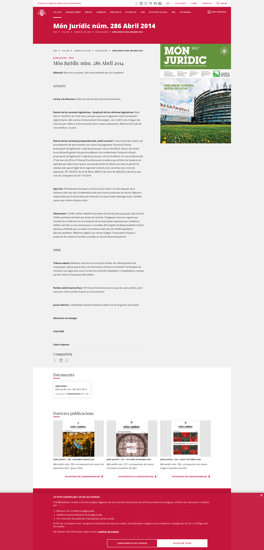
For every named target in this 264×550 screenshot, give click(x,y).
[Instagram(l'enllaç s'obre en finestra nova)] (145, 3)
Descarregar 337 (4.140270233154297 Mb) (136, 476)
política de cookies (109, 531)
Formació (101, 12)
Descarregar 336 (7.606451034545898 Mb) (189, 476)
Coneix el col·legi (82, 32)
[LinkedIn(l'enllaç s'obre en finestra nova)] (141, 3)
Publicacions (101, 32)
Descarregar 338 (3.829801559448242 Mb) (83, 476)
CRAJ (143, 12)
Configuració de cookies (132, 543)
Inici (55, 32)
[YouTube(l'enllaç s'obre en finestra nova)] (155, 3)
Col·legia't (180, 3)
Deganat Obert (73, 12)
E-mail (194, 3)
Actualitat (131, 12)
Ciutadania (185, 12)
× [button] (261, 495)
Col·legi (57, 12)
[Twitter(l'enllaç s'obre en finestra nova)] (136, 3)
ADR (173, 12)
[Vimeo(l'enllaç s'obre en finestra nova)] (150, 3)
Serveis (88, 12)
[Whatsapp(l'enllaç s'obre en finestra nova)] (159, 3)
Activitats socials (158, 12)
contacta (207, 3)
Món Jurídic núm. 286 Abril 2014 (71, 389)
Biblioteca (115, 12)
